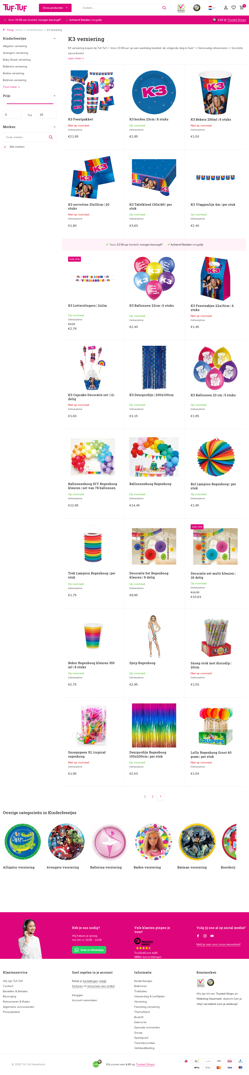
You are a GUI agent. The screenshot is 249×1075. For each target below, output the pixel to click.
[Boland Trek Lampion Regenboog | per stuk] (92, 546)
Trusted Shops (236, 20)
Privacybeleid (11, 1012)
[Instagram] (205, 936)
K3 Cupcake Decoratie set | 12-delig (91, 397)
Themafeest (142, 1012)
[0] (241, 7)
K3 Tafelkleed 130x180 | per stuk (150, 207)
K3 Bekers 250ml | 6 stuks (211, 119)
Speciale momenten (147, 1027)
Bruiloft (138, 1017)
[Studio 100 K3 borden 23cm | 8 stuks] (154, 92)
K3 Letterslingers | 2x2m (87, 306)
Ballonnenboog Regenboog (150, 484)
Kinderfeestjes (34, 29)
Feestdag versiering (147, 1007)
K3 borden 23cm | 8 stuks (148, 119)
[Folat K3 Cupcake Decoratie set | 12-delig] (92, 368)
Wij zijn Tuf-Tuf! (13, 981)
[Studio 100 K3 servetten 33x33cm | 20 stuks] (92, 177)
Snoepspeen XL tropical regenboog (87, 754)
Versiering (140, 1001)
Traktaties (140, 991)
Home (18, 29)
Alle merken (17, 146)
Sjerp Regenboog (142, 663)
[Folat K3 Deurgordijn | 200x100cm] (154, 368)
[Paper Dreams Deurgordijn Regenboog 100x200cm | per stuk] (154, 725)
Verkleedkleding (144, 1048)
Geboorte (140, 1022)
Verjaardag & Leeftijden (149, 996)
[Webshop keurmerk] (181, 8)
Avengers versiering (15, 53)
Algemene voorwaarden (18, 1007)
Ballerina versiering (15, 66)
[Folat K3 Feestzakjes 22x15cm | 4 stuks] (215, 279)
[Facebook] (198, 936)
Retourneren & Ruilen (16, 1001)
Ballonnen (140, 986)
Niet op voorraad (104, 139)
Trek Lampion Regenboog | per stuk (91, 575)
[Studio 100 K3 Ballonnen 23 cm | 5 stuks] (215, 368)
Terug (9, 29)
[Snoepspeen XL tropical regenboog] (92, 725)
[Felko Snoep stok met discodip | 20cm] (215, 636)
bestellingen (90, 981)
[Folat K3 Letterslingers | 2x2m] (92, 279)
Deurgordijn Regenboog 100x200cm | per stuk (147, 754)
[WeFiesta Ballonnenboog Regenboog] (154, 457)
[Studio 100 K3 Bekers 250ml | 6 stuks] (215, 92)
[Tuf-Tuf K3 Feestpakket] (92, 92)
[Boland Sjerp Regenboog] (154, 636)
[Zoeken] (164, 8)
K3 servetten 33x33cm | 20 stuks (88, 207)
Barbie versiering (13, 73)
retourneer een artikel (101, 986)
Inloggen (77, 995)
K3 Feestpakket (80, 119)
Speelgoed (141, 1037)
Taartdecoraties (144, 1043)
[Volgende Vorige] (160, 796)
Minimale (12, 114)
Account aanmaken (84, 1000)
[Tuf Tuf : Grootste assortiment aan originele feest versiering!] (17, 8)
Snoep (138, 1032)
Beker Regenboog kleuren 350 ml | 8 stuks (91, 665)
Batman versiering (14, 80)
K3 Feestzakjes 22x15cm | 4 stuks (212, 308)
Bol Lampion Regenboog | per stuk (213, 486)
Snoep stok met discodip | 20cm (211, 665)
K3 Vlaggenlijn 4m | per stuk (213, 204)
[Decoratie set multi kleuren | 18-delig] (215, 546)
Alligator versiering (15, 46)
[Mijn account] (226, 8)
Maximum (47, 114)
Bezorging (9, 996)
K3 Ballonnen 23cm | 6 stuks (151, 306)
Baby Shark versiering (17, 59)
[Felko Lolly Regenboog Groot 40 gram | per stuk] (215, 725)
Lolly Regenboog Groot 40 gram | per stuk (211, 755)
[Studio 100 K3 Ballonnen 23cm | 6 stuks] (154, 279)
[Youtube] (212, 936)
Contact (8, 986)
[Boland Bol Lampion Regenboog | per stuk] (215, 457)
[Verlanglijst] (233, 7)
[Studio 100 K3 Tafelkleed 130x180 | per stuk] (154, 177)
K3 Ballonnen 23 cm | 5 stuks (213, 395)
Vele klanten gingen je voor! (152, 930)
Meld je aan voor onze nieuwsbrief (218, 944)
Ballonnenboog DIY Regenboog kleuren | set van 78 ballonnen (92, 486)
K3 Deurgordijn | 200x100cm (151, 395)
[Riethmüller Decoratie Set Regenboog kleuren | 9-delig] (154, 546)
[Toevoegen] (172, 139)
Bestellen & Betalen (15, 991)
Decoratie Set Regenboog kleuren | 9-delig (148, 575)
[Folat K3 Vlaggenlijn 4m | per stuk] (215, 177)
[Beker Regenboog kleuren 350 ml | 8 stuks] (92, 636)
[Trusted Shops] (196, 8)
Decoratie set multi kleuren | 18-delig (213, 575)
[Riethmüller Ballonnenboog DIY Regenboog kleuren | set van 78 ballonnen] (92, 457)
